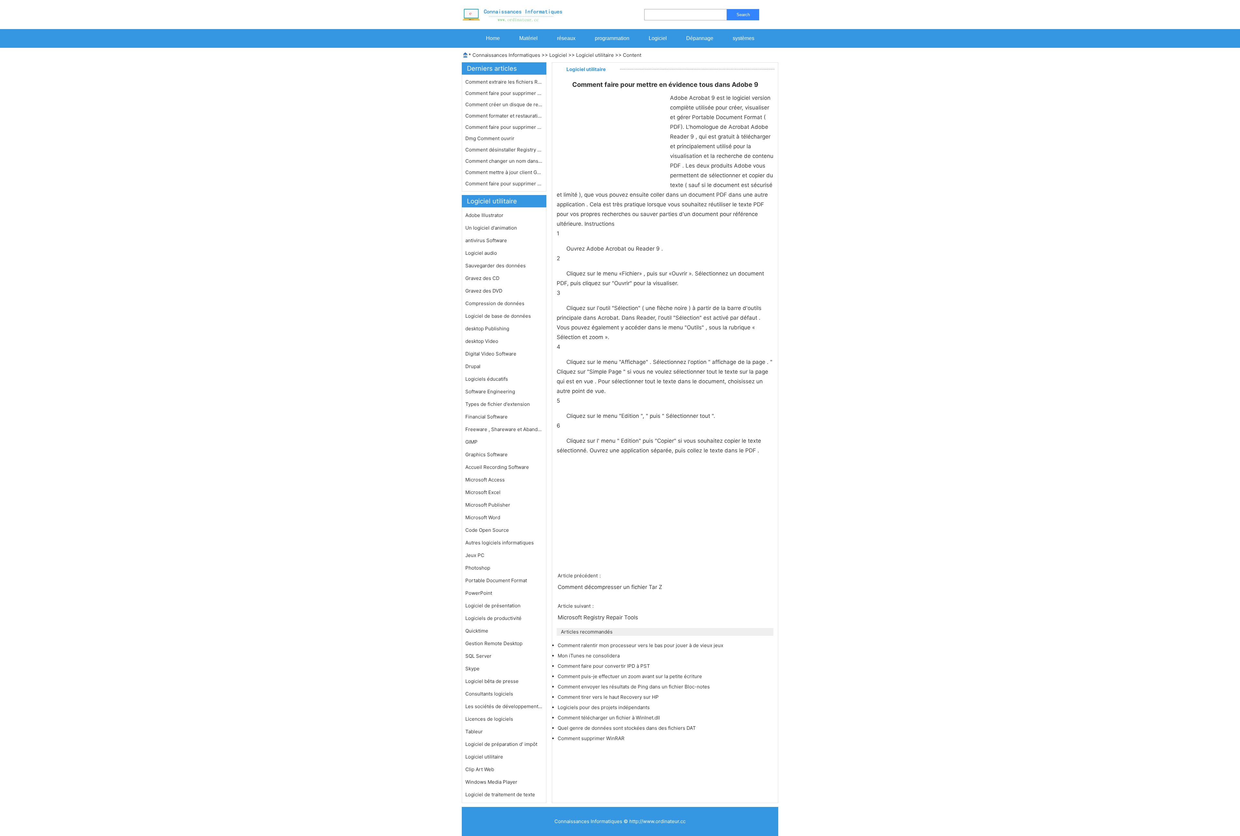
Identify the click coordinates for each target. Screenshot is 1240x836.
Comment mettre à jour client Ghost (504, 172)
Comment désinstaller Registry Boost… (504, 150)
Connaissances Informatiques (506, 55)
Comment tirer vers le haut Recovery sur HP (609, 697)
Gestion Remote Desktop (493, 643)
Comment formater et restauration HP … (504, 116)
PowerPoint (478, 593)
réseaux (566, 38)
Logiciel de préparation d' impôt (501, 744)
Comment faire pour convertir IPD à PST (604, 666)
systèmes (743, 38)
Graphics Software (486, 454)
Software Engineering (490, 391)
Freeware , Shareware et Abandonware (504, 429)
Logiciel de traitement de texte (500, 794)
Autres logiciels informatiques (499, 543)
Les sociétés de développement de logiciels (504, 706)
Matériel (528, 38)
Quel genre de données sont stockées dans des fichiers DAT (627, 728)
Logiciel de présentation (493, 606)
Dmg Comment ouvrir (490, 138)
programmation (612, 38)
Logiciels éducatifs (486, 379)
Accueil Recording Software (497, 467)
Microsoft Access (485, 480)
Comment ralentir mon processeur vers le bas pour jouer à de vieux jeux (641, 645)
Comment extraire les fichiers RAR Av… (504, 82)
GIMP (471, 442)
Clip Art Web (479, 769)
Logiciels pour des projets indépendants (604, 707)
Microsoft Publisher (487, 505)
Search (743, 14)
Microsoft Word (482, 517)
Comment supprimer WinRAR (592, 738)
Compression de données (494, 303)
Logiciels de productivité (493, 618)
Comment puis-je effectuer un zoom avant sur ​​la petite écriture (630, 676)
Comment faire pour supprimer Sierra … (504, 93)
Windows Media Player (491, 782)
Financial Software (486, 417)
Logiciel (658, 38)
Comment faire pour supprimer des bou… (504, 184)
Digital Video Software (490, 354)
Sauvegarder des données (495, 266)
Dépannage (699, 38)
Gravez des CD (482, 278)
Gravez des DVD (483, 291)
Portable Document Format (496, 580)
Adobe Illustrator (484, 215)
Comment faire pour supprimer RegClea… (504, 127)
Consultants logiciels (489, 694)
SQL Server (478, 656)
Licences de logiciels (489, 719)
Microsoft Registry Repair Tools (599, 617)
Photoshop (477, 568)
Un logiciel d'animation (491, 228)
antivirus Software (486, 240)
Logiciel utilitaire (595, 55)
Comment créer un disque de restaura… (504, 104)
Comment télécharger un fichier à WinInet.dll (609, 718)
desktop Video (481, 341)
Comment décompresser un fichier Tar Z (611, 587)
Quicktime (476, 631)
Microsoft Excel (483, 492)
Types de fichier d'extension (497, 404)
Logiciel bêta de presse (492, 681)
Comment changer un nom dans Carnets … (504, 161)
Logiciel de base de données (498, 316)
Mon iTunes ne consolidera (589, 656)
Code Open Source (487, 530)
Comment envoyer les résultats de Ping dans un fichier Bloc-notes (634, 687)
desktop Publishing (487, 328)
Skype (472, 669)
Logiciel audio (481, 253)
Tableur (474, 731)
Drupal (472, 366)
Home (493, 38)
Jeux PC (474, 555)
